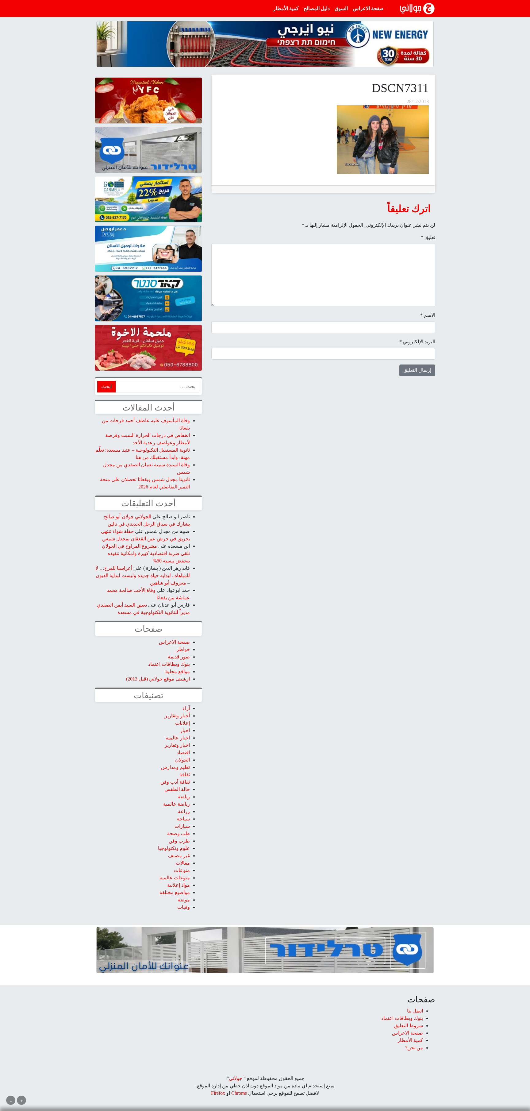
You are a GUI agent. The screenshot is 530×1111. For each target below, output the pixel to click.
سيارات (182, 826)
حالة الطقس (177, 789)
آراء (186, 708)
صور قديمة (179, 656)
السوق (341, 8)
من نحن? (414, 1047)
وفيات (183, 907)
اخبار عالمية (178, 737)
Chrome (238, 1093)
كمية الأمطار (286, 8)
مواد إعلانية (178, 885)
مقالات (183, 863)
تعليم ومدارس (175, 767)
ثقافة (184, 774)
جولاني (235, 1078)
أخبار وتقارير (177, 715)
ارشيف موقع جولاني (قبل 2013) (158, 678)
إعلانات (182, 723)
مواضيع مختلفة (174, 892)
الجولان (182, 759)
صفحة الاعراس (368, 8)
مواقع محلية (177, 671)
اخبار (185, 730)
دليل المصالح (317, 8)
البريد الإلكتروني (417, 341)
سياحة (183, 818)
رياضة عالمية (176, 804)
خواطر (183, 649)
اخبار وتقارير (177, 745)
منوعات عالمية (174, 877)
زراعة (184, 811)
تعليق (428, 237)
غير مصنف (179, 855)
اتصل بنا (415, 1010)
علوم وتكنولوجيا (174, 848)
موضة (184, 899)
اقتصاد (183, 752)
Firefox (218, 1093)
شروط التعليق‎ (408, 1025)
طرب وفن (179, 840)
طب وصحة (178, 833)
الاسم (427, 315)
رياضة (184, 796)
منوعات (182, 870)
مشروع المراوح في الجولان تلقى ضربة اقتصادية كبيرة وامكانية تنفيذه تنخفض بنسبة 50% (146, 553)
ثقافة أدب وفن (175, 782)
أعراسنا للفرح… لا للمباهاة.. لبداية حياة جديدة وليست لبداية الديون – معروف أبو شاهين (142, 575)
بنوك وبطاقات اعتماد (169, 664)
